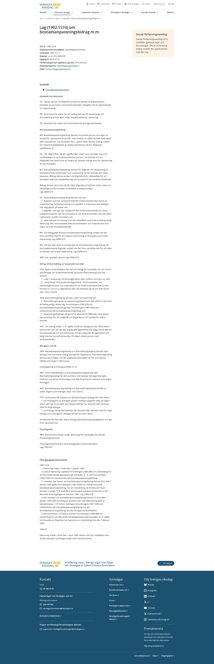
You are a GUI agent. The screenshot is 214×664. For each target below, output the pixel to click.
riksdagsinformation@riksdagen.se (58, 608)
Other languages (133, 4)
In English (118, 4)
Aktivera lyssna (159, 4)
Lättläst (92, 4)
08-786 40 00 (48, 588)
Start (41, 18)
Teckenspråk (104, 4)
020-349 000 (48, 604)
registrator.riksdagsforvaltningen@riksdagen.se (64, 629)
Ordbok (147, 4)
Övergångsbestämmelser (57, 89)
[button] (64, 12)
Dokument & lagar (52, 18)
